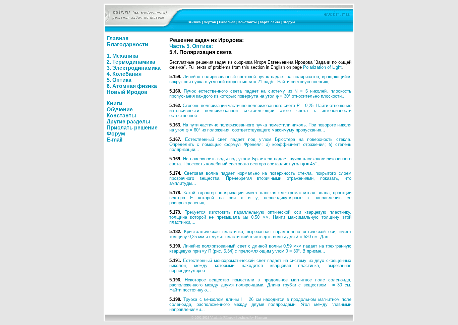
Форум (289, 22)
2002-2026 (202, 317)
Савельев (227, 22)
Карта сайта (270, 22)
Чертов (210, 22)
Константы (247, 22)
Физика (194, 22)
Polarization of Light (322, 67)
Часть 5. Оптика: (191, 46)
